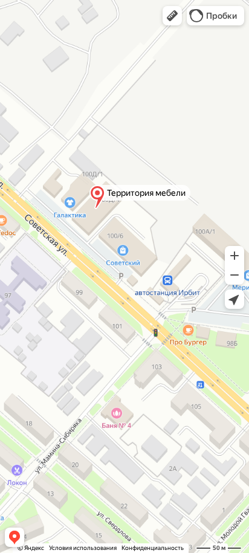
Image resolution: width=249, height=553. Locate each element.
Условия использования (83, 548)
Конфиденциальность (152, 548)
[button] (172, 15)
